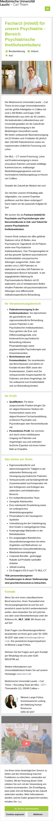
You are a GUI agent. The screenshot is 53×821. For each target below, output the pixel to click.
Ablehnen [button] (38, 814)
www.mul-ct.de (24, 674)
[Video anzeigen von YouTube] (26, 744)
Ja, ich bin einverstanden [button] (26, 809)
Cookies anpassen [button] (15, 814)
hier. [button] (20, 801)
